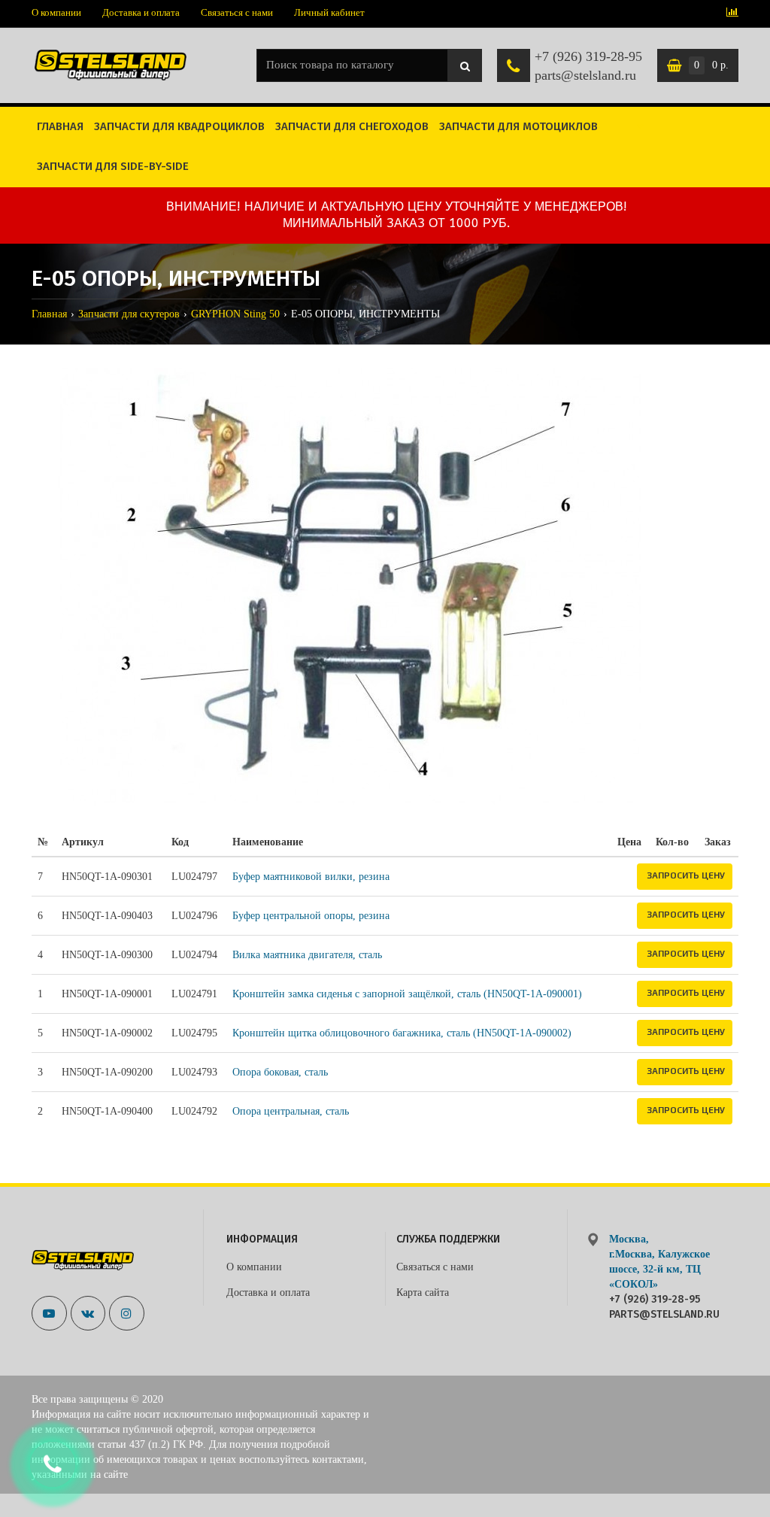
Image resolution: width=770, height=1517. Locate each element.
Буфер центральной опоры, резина (311, 915)
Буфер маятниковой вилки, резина (311, 876)
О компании (56, 12)
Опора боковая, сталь (280, 1072)
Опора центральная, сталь (290, 1111)
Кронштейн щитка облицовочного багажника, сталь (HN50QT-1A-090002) (401, 1033)
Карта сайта (422, 1292)
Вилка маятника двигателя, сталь (307, 954)
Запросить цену (686, 874)
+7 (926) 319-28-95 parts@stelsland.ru (588, 66)
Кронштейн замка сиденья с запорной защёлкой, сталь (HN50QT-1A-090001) (407, 994)
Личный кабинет (329, 12)
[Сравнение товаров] (732, 13)
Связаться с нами (237, 12)
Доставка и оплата (141, 12)
